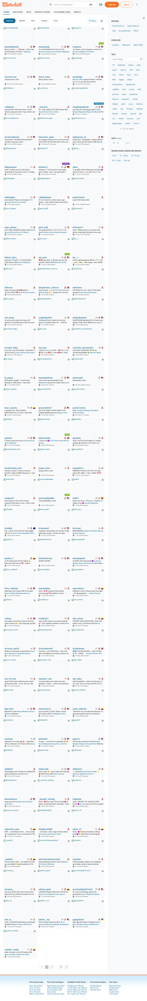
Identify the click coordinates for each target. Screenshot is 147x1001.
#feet (61, 290)
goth (123, 104)
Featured (9, 21)
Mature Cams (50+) (36, 994)
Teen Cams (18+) (35, 986)
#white (64, 744)
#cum (47, 350)
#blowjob (51, 864)
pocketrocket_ (79, 408)
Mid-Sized (126, 45)
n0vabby (8, 528)
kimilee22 (43, 167)
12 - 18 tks (124, 156)
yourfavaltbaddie (46, 498)
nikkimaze (77, 769)
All (90, 4)
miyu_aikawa (10, 227)
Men (33, 21)
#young (7, 202)
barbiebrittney (45, 558)
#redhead (95, 112)
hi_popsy (9, 378)
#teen (92, 52)
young (131, 89)
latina (121, 75)
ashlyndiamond (79, 317)
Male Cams (113, 990)
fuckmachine (117, 84)
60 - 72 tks (116, 161)
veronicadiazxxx (12, 137)
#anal (94, 322)
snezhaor (9, 739)
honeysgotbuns (46, 378)
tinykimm (77, 799)
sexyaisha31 (78, 468)
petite (127, 123)
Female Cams (114, 988)
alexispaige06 (79, 558)
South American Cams (55, 994)
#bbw (99, 109)
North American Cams (55, 986)
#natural (49, 52)
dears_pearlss (11, 408)
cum (138, 119)
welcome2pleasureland (49, 859)
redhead (139, 109)
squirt (114, 70)
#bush (59, 52)
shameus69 (78, 378)
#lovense (42, 52)
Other (136, 31)
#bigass (89, 112)
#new (100, 49)
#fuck (27, 954)
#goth (41, 232)
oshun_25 (77, 829)
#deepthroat (43, 383)
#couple (87, 503)
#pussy (27, 653)
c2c (113, 119)
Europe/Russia (124, 31)
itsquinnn (77, 47)
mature (123, 70)
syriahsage (77, 77)
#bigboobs (27, 52)
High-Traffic (138, 45)
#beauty (82, 533)
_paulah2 (9, 859)
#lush (81, 79)
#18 (88, 52)
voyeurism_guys (12, 829)
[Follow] (34, 28)
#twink (55, 774)
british (135, 99)
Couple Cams (114, 992)
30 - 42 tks (135, 156)
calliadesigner (45, 197)
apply (127, 143)
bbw (114, 80)
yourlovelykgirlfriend (82, 889)
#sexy (51, 112)
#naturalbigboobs (23, 533)
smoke (121, 119)
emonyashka (44, 588)
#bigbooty (12, 443)
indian (114, 109)
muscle (124, 114)
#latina (97, 623)
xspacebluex (78, 588)
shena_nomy (44, 77)
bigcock (115, 99)
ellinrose (9, 287)
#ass (57, 894)
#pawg (19, 711)
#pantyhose (13, 653)
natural (133, 114)
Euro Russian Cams (54, 990)
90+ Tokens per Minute (76, 994)
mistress (139, 104)
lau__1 (76, 257)
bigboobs (121, 65)
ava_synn (43, 257)
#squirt (26, 232)
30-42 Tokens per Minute (77, 990)
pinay (124, 94)
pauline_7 (9, 558)
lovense (130, 119)
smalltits (115, 89)
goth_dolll (43, 227)
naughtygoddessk (81, 107)
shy (122, 109)
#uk (100, 653)
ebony (130, 65)
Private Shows (95, 986)
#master (20, 924)
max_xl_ (8, 919)
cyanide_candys (12, 949)
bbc (140, 114)
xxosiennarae (45, 709)
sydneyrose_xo (79, 137)
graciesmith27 (45, 408)
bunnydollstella (12, 47)
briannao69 (44, 528)
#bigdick (76, 744)
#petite (81, 413)
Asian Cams (51, 992)
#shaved (76, 413)
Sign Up (111, 4)
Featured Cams (115, 986)
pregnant (125, 99)
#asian (32, 230)
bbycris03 (9, 709)
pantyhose (133, 94)
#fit (85, 563)
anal (137, 70)
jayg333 (76, 739)
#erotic (56, 112)
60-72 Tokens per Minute (77, 992)
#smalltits (22, 202)
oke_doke (77, 679)
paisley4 (8, 438)
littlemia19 (78, 227)
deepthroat (130, 84)
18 (113, 65)
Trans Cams (113, 994)
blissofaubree (11, 799)
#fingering (8, 714)
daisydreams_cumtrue (49, 287)
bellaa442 (43, 739)
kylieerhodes (45, 438)
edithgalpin (10, 197)
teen (136, 75)
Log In (126, 4)
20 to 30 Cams (34, 990)
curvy (130, 104)
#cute (12, 202)
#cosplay (56, 232)
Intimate (115, 45)
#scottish (89, 653)
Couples (44, 21)
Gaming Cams (95, 990)
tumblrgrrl (43, 618)
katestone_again (46, 137)
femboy (130, 109)
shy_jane (43, 348)
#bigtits (75, 112)
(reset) (118, 138)
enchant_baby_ (11, 348)
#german (93, 352)
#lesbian (13, 954)
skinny (129, 80)
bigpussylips (117, 123)
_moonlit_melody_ (47, 799)
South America (133, 26)
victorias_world (12, 648)
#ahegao (63, 232)
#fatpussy (25, 711)
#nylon (41, 112)
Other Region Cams (54, 988)
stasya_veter (44, 468)
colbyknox (9, 107)
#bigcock (82, 744)
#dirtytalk (57, 262)
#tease (46, 112)
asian (139, 65)
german (115, 94)
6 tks (114, 156)
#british (55, 290)
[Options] (101, 21)
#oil (23, 954)
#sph (46, 292)
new (114, 75)
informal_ (77, 528)
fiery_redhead (11, 588)
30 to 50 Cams (34, 992)
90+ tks (127, 161)
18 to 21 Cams (34, 988)
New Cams (94, 988)
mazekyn (77, 859)
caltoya (8, 618)
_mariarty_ (44, 107)
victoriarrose (11, 77)
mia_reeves (78, 618)
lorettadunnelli (46, 648)
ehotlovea (77, 287)
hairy (129, 75)
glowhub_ (77, 438)
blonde (115, 114)
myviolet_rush (45, 679)
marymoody (44, 47)
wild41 (76, 498)
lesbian (115, 104)
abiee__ (76, 167)
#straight (89, 744)
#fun (10, 804)
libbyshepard (10, 167)
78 (61, 967)
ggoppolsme (78, 919)
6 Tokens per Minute (75, 986)
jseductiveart (79, 197)
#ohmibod (87, 292)
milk (139, 89)
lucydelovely (78, 648)
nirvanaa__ (9, 889)
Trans (55, 21)
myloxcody (43, 769)
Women (22, 21)
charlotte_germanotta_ (83, 348)
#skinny (23, 352)
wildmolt (9, 769)
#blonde (99, 142)
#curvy (54, 52)
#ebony (19, 954)
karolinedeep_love (13, 468)
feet (124, 89)
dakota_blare (11, 257)
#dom (95, 744)
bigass (121, 80)
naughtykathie (45, 317)
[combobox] (68, 4)
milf (131, 70)
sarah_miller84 (79, 709)
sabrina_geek (45, 889)
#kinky (63, 262)
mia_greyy (9, 317)
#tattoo (46, 232)
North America (118, 26)
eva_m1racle (10, 679)
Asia (114, 31)
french (136, 123)
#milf (49, 834)
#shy (28, 352)
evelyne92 (9, 498)
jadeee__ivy (44, 919)
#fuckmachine (15, 232)
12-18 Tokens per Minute (77, 988)
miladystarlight (46, 829)
